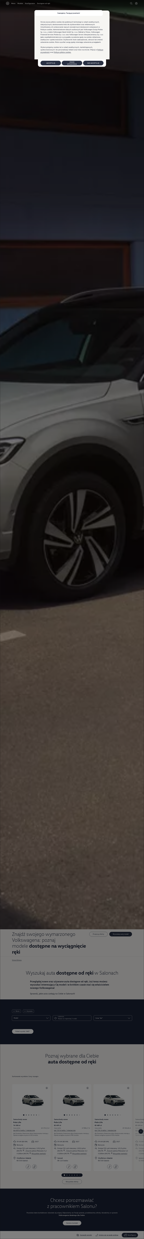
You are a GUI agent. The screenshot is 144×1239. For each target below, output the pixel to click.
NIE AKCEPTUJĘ (93, 63)
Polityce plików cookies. (62, 52)
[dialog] (72, 619)
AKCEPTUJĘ (50, 63)
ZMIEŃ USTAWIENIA (72, 63)
